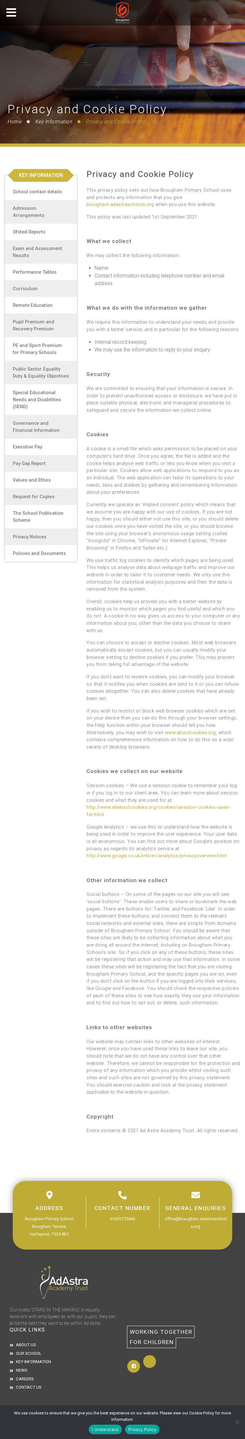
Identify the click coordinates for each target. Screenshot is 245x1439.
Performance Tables (34, 272)
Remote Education (33, 305)
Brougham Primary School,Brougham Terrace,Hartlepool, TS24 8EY (49, 1226)
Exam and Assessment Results (37, 252)
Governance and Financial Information (36, 426)
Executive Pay (27, 447)
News (21, 1370)
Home (15, 122)
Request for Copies (34, 496)
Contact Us (28, 1387)
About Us (26, 1344)
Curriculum (25, 288)
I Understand (105, 1429)
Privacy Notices (29, 537)
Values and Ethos (32, 480)
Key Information (53, 122)
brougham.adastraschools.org (120, 204)
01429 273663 (122, 1218)
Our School (28, 1353)
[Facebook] (133, 1366)
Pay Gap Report (29, 463)
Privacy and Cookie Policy (115, 122)
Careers (25, 1378)
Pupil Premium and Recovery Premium (33, 325)
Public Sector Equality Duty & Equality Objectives (41, 372)
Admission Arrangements (28, 211)
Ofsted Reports (29, 232)
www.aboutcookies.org (190, 732)
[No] (237, 1422)
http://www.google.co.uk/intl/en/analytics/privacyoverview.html (156, 856)
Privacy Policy (142, 1429)
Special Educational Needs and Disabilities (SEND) (37, 400)
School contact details (37, 192)
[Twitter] (149, 1361)
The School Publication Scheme (38, 516)
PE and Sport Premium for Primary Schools (37, 349)
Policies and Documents (39, 553)
